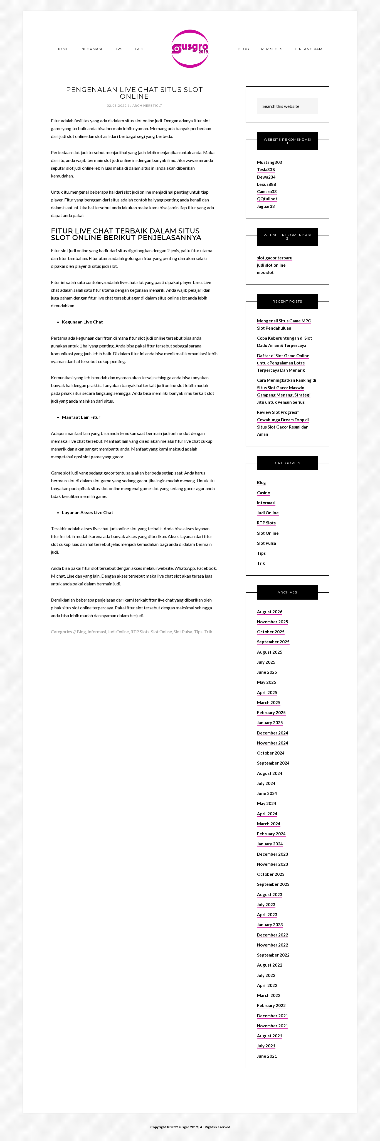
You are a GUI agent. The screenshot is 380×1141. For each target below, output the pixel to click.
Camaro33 (267, 191)
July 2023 (266, 904)
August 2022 (269, 964)
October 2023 (271, 874)
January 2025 (270, 722)
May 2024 (266, 803)
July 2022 (266, 975)
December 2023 (272, 854)
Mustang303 (269, 162)
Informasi (97, 631)
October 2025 (271, 631)
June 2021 (267, 1056)
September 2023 (273, 884)
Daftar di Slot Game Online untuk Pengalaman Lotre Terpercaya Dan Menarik (283, 363)
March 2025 (268, 702)
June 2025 (267, 672)
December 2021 (272, 1015)
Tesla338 (266, 169)
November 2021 (272, 1025)
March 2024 (268, 823)
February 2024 (271, 833)
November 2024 (272, 742)
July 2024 (266, 783)
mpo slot (265, 272)
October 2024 (271, 752)
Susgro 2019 (190, 49)
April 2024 (267, 813)
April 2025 (267, 692)
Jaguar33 (266, 206)
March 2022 (268, 995)
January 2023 (270, 924)
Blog (81, 631)
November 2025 (272, 621)
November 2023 (272, 864)
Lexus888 (266, 184)
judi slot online (271, 264)
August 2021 (269, 1035)
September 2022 (273, 954)
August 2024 (269, 773)
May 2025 (266, 682)
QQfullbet (267, 198)
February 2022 (271, 1005)
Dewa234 (266, 176)
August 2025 (269, 652)
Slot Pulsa (183, 631)
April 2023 (267, 914)
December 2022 (272, 934)
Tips (198, 631)
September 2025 (273, 641)
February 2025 (271, 712)
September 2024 (273, 762)
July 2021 (266, 1045)
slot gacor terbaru (274, 257)
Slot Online (161, 631)
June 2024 (267, 793)
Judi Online (118, 631)
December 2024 (272, 732)
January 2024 (270, 843)
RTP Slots (139, 631)
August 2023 (269, 894)
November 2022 (272, 944)
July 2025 (266, 662)
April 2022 (267, 985)
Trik (208, 631)
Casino (263, 492)
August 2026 (269, 611)
